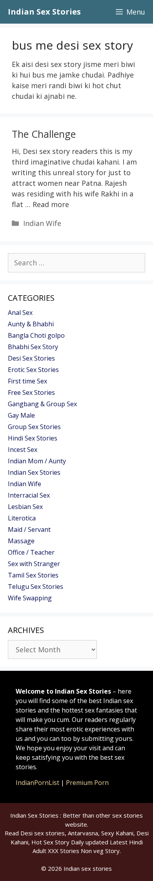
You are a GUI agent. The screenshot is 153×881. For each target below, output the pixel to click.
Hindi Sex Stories (32, 438)
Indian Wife (42, 223)
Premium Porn (87, 782)
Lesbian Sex (25, 506)
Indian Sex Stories (44, 11)
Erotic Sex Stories (33, 369)
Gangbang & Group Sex (42, 404)
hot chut (106, 85)
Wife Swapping (30, 598)
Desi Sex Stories (31, 358)
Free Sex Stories (31, 392)
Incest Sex (22, 449)
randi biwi (65, 85)
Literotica (22, 518)
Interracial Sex (29, 495)
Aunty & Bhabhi (31, 324)
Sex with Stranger (34, 563)
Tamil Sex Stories (33, 575)
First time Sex (27, 381)
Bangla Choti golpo (36, 335)
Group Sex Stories (34, 426)
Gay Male (21, 415)
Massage (21, 541)
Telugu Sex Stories (35, 586)
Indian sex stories (88, 868)
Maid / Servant (29, 529)
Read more (51, 204)
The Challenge (44, 134)
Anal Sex (20, 312)
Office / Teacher (31, 552)
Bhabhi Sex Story (33, 346)
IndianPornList (37, 782)
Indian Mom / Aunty (37, 461)
